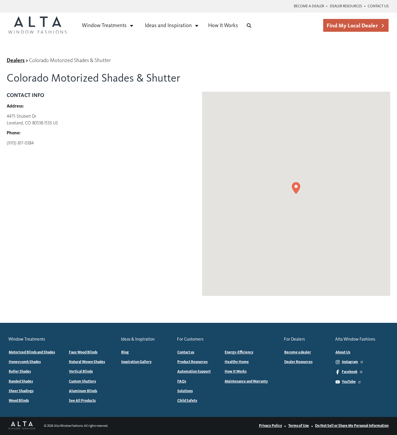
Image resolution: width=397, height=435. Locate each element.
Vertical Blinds (81, 371)
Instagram (350, 362)
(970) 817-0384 (20, 143)
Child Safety (187, 400)
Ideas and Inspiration (168, 25)
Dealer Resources (346, 6)
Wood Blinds (19, 400)
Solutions (185, 391)
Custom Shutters (82, 381)
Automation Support (194, 371)
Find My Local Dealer (352, 25)
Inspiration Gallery (136, 362)
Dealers (16, 60)
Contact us (378, 6)
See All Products (82, 400)
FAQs (181, 381)
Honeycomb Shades (25, 362)
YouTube (349, 381)
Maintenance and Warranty (246, 381)
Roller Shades (20, 371)
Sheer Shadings (21, 391)
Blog (125, 352)
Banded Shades (21, 381)
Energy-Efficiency (239, 352)
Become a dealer (309, 6)
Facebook (349, 371)
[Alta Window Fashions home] (37, 25)
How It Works (223, 25)
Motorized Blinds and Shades (32, 352)
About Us (342, 352)
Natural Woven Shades (87, 362)
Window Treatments (104, 25)
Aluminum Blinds (83, 391)
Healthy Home (237, 362)
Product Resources (192, 362)
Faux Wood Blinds (83, 352)
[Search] (249, 25)
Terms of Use (298, 425)
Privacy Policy (270, 425)
